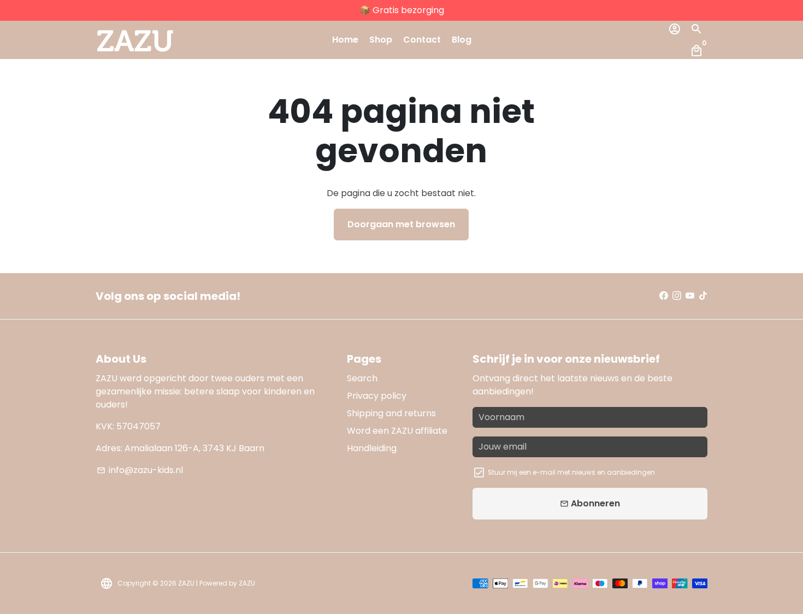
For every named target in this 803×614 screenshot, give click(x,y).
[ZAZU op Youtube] (690, 296)
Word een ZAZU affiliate (397, 430)
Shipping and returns (391, 413)
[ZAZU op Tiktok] (703, 296)
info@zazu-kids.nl (140, 470)
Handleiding (372, 448)
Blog (461, 39)
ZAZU (187, 583)
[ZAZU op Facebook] (663, 296)
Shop (380, 39)
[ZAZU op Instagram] (676, 296)
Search (362, 378)
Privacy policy (376, 395)
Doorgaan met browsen (401, 224)
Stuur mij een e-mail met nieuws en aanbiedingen (571, 472)
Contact (422, 39)
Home (345, 39)
